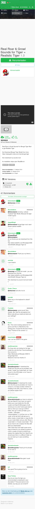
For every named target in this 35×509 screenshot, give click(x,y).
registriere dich (7, 493)
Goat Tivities (12, 476)
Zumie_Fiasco (12, 288)
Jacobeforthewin (13, 364)
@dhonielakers (12, 237)
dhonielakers (12, 210)
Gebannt (19, 337)
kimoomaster (15, 70)
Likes (16, 138)
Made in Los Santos (6, 503)
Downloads (7, 138)
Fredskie (10, 308)
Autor (18, 201)
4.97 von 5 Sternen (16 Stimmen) (9, 142)
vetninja (10, 260)
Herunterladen (18, 60)
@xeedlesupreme (13, 366)
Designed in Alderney (7, 501)
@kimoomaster (12, 212)
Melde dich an (25, 491)
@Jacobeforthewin (14, 399)
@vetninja (11, 271)
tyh (9, 467)
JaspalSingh (12, 222)
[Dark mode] (29, 7)
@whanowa (11, 203)
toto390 (10, 297)
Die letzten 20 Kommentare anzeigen (17, 196)
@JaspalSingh (12, 235)
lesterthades (12, 337)
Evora (9, 323)
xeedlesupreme (13, 346)
